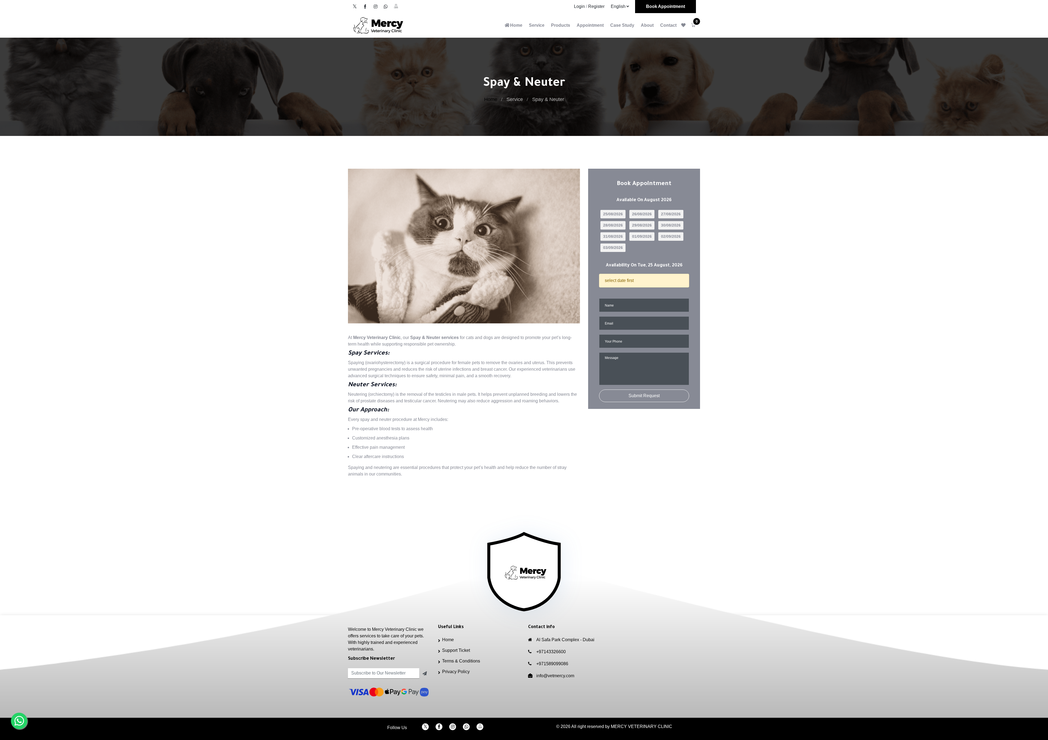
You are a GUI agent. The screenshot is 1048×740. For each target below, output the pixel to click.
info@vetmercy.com (555, 675)
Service (536, 25)
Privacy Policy (456, 671)
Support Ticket (456, 650)
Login (579, 6)
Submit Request (644, 395)
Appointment (590, 25)
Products (560, 25)
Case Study (622, 25)
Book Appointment (665, 6)
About (647, 25)
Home (516, 25)
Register (596, 6)
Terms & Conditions (461, 661)
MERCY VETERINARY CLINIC (641, 726)
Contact (668, 25)
